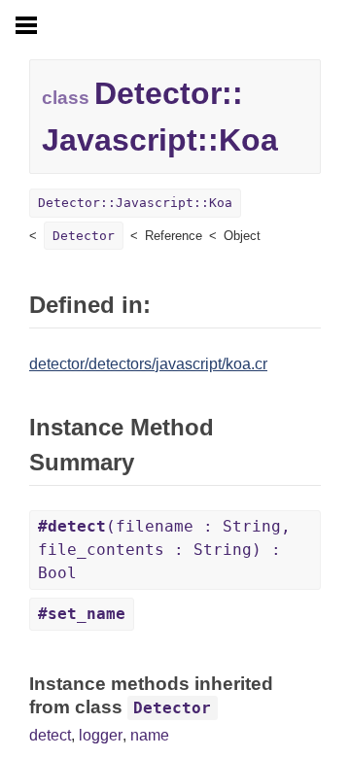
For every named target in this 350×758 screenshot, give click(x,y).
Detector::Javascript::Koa (135, 202)
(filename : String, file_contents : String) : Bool (164, 549)
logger (100, 735)
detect (50, 735)
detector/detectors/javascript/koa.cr (148, 364)
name (149, 735)
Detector (83, 235)
